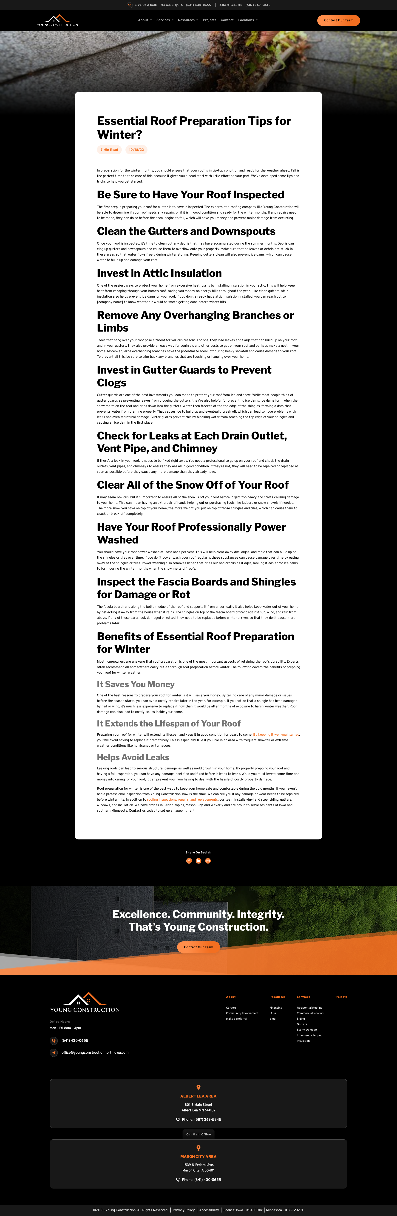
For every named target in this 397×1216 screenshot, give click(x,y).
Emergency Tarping (309, 1035)
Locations (246, 20)
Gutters (302, 1024)
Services (163, 20)
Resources (277, 997)
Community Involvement (242, 1013)
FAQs (272, 1013)
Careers (231, 1008)
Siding (301, 1019)
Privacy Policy (184, 1210)
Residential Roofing (309, 1008)
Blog (272, 1019)
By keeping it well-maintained (276, 735)
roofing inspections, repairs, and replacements (182, 800)
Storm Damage (307, 1030)
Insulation (303, 1041)
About (143, 20)
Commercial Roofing (310, 1013)
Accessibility (209, 1210)
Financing (275, 1008)
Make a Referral (236, 1019)
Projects (209, 20)
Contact (227, 20)
